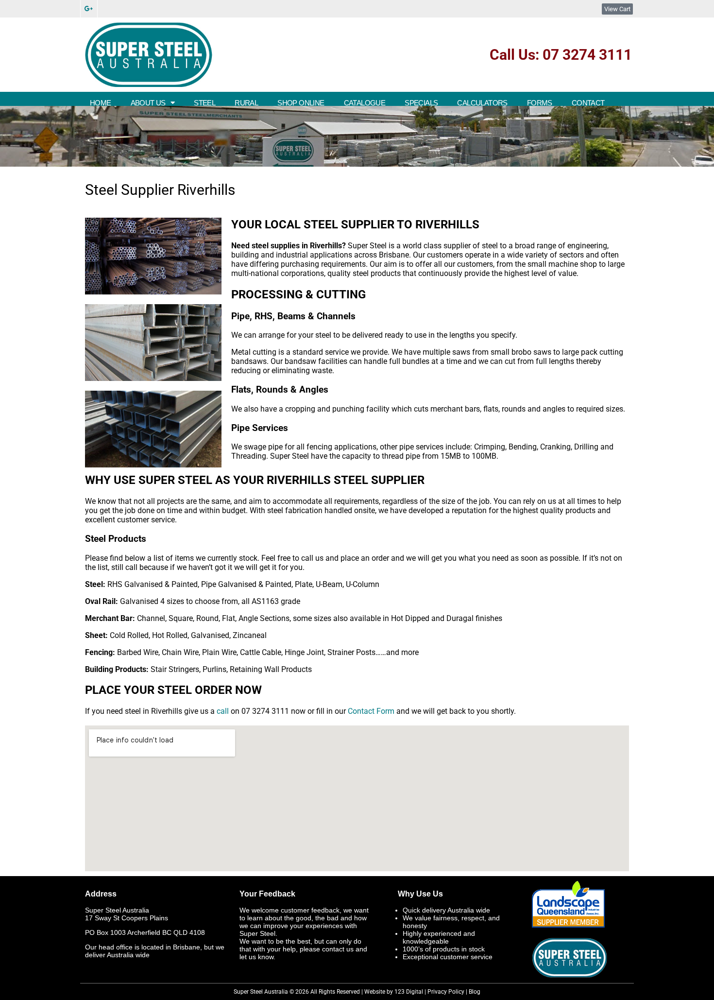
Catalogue (365, 103)
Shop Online (300, 103)
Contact (588, 103)
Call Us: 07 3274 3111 (561, 54)
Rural (246, 103)
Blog (474, 991)
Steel (204, 103)
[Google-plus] (89, 8)
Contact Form (371, 711)
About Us (148, 103)
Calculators (482, 103)
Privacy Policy (445, 991)
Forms (539, 103)
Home (100, 103)
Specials (421, 103)
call (223, 711)
